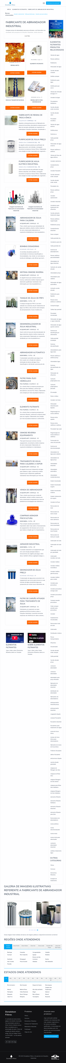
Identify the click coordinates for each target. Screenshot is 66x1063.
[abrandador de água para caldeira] (11, 224)
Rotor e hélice (54, 396)
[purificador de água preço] (11, 146)
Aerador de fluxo (55, 502)
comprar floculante (55, 718)
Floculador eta (54, 186)
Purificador (28, 1029)
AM (55, 978)
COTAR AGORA (15, 73)
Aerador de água (55, 97)
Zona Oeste (25, 946)
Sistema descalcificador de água (55, 367)
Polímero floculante (55, 751)
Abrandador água (55, 361)
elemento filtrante (55, 797)
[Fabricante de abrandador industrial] (16, 197)
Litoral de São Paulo (58, 946)
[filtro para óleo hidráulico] (12, 383)
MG (10, 978)
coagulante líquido (55, 714)
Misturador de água (55, 67)
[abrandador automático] (12, 357)
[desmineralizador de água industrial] (11, 330)
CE (46, 978)
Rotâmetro (53, 63)
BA (42, 978)
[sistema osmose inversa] (12, 275)
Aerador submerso (55, 161)
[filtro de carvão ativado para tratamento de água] (11, 604)
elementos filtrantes (19, 9)
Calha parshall (54, 656)
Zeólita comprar (54, 76)
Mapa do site (28, 1032)
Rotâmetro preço (55, 225)
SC (28, 978)
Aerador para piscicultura (41, 14)
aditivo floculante (55, 754)
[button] (30, 929)
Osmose (52, 869)
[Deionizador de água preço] (12, 574)
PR (24, 978)
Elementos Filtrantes (30, 1021)
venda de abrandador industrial (53, 845)
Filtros (52, 865)
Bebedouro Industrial (30, 1026)
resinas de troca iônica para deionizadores (54, 739)
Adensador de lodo (55, 541)
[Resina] (14, 52)
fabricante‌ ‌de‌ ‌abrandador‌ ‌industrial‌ (54, 685)
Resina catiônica (54, 59)
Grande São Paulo (49, 946)
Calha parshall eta (55, 238)
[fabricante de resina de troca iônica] (11, 120)
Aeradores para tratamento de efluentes (54, 207)
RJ (6, 978)
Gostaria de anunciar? (53, 3)
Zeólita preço (54, 130)
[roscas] (14, 87)
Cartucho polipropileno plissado (54, 386)
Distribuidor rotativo (56, 633)
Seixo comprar (54, 234)
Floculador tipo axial (56, 429)
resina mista (53, 833)
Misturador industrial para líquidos (54, 406)
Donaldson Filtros (10, 1013)
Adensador (53, 629)
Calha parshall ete (55, 246)
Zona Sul (33, 946)
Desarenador (54, 647)
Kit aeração (53, 392)
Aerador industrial (55, 201)
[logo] (10, 3)
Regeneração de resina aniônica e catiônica (55, 435)
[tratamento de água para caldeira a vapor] (12, 463)
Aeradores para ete (55, 242)
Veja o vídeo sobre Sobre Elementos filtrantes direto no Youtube (36, 652)
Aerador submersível (19, 14)
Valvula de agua (54, 55)
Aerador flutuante (55, 171)
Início (9, 9)
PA (59, 978)
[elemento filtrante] (36, 50)
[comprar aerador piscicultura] (12, 520)
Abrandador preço (55, 273)
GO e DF (51, 979)
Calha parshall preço (30, 14)
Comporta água (54, 306)
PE (37, 978)
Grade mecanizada (55, 481)
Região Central (8, 946)
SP (19, 978)
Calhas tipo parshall (55, 309)
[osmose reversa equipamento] (12, 436)
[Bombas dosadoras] (12, 251)
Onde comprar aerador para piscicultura (54, 608)
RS (33, 978)
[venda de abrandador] (11, 495)
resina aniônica (54, 824)
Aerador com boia (55, 400)
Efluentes (53, 643)
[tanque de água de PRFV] (12, 302)
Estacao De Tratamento (31, 1024)
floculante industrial (55, 722)
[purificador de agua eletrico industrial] (11, 168)
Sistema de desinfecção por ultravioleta (54, 332)
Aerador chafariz (54, 562)
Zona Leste (41, 946)
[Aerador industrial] (12, 548)
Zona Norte (16, 946)
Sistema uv (53, 134)
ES (15, 978)
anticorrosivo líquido (55, 758)
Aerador (52, 614)
